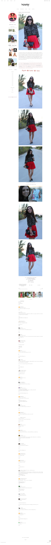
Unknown (21, 396)
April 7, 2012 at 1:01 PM (22, 405)
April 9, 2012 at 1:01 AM (22, 508)
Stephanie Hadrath (23, 478)
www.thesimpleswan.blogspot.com (22, 400)
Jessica (21, 522)
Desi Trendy (22, 443)
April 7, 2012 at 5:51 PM (22, 454)
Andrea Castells (23, 417)
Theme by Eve (48, 542)
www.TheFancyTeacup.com (22, 373)
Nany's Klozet (4, 542)
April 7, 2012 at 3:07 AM (21, 301)
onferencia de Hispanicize (26, 63)
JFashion (19, 440)
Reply (19, 332)
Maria (21, 387)
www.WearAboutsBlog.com (22, 489)
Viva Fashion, (28, 56)
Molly (21, 350)
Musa (21, 424)
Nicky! (21, 334)
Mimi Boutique (31, 280)
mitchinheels (22, 382)
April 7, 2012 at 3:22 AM (23, 307)
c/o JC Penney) (33, 279)
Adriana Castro (37, 56)
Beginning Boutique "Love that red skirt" (31, 277)
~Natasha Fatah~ (20, 346)
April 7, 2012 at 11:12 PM (22, 494)
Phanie (21, 430)
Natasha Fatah (22, 340)
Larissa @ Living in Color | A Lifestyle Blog (27, 470)
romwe (25, 285)
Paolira (21, 435)
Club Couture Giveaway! (21, 490)
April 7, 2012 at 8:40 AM (22, 360)
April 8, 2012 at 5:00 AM (23, 499)
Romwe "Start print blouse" (32, 278)
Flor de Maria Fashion (21, 56)
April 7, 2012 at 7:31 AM (22, 341)
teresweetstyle (22, 453)
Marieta (21, 359)
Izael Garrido (22, 493)
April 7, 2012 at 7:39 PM (22, 479)
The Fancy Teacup (23, 370)
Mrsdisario (22, 460)
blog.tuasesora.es (20, 324)
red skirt (23, 285)
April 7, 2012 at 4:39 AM (22, 335)
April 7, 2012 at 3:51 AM (22, 328)
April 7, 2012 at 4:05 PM (22, 444)
